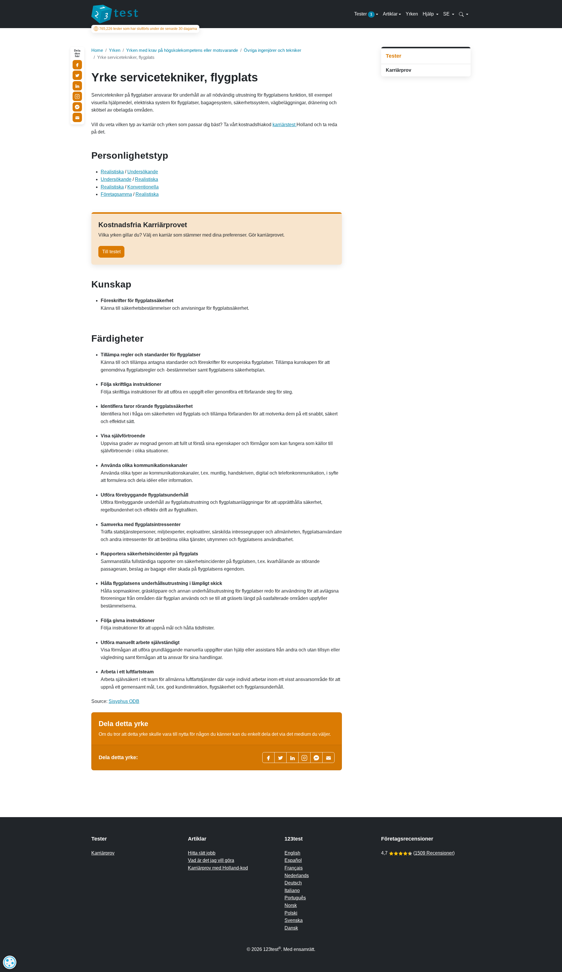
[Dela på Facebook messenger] (77, 107)
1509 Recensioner (434, 852)
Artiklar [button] (390, 13)
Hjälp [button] (429, 13)
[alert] (9, 962)
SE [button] (447, 13)
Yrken (412, 13)
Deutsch (293, 882)
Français (294, 867)
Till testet (111, 251)
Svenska (294, 920)
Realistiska (112, 171)
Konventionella (143, 186)
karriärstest (285, 124)
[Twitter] (280, 757)
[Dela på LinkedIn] (77, 85)
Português (295, 897)
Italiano (292, 890)
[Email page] (328, 757)
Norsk (291, 905)
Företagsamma (116, 194)
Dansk (291, 927)
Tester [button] (363, 13)
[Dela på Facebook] (77, 64)
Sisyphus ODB (124, 701)
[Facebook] (268, 757)
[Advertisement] (426, 122)
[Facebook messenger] (316, 757)
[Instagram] (77, 96)
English (292, 852)
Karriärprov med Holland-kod (218, 867)
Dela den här (77, 53)
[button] (464, 14)
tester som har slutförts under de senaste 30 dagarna (148, 29)
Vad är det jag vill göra (211, 860)
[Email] (77, 117)
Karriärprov (398, 70)
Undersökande (142, 171)
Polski (291, 913)
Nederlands (297, 875)
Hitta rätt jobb (201, 852)
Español (293, 860)
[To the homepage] (114, 14)
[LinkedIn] (292, 757)
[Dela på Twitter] (77, 75)
